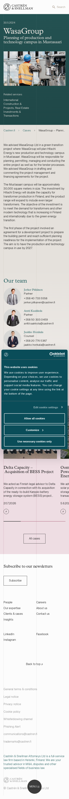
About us (41, 608)
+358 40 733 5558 (35, 298)
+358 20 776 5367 (35, 340)
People (8, 602)
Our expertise (12, 608)
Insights (8, 619)
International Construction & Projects (12, 104)
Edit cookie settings (45, 407)
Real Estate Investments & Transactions (16, 111)
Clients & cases (13, 613)
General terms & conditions (20, 689)
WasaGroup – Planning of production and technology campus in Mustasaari (52, 130)
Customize (32, 429)
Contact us (43, 613)
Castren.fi (9, 130)
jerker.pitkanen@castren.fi (39, 302)
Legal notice (11, 696)
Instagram (10, 639)
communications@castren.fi (20, 734)
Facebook (42, 634)
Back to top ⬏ (34, 664)
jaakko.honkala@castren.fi (39, 344)
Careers (41, 602)
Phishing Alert (12, 726)
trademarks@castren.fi (17, 741)
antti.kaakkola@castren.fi (39, 323)
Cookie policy (12, 711)
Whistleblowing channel (18, 719)
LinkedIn (9, 634)
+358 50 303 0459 (36, 319)
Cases (27, 130)
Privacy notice (12, 704)
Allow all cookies (34, 418)
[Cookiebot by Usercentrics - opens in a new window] (49, 354)
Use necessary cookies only (34, 441)
